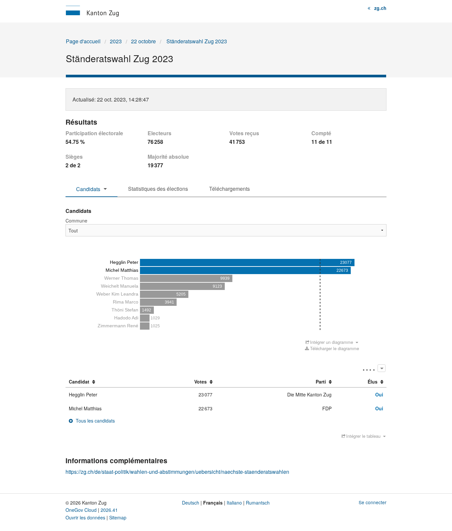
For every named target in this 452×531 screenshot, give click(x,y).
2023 (116, 41)
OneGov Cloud (81, 510)
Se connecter (372, 502)
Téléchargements (229, 188)
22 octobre (143, 41)
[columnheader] (112, 382)
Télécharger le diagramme (334, 348)
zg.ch (380, 8)
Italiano (234, 502)
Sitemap (117, 517)
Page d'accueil (83, 41)
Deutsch (190, 502)
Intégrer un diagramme (331, 342)
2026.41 (109, 510)
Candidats (88, 189)
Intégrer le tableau (363, 436)
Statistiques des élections (158, 188)
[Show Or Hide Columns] (381, 368)
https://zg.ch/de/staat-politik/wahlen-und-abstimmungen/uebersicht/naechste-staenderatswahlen (177, 471)
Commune (76, 220)
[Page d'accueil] (92, 10)
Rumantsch (258, 502)
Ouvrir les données (85, 517)
